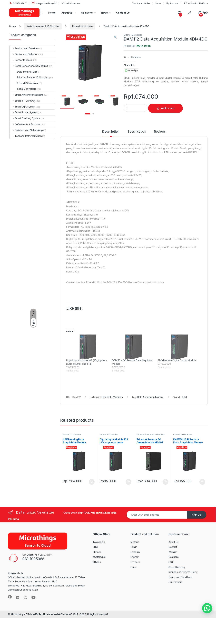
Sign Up (196, 514)
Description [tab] (110, 131)
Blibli (95, 546)
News (104, 12)
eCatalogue (99, 556)
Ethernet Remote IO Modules (150, 434)
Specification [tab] (137, 131)
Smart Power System (26, 112)
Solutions (87, 12)
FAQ (171, 562)
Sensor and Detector (26, 54)
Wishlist (173, 552)
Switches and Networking (29, 130)
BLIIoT (184, 397)
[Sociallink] (10, 597)
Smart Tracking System (27, 118)
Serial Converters (26, 88)
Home (51, 12)
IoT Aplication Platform (196, 3)
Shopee (97, 552)
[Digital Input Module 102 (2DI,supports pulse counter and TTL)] (87, 347)
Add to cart (168, 108)
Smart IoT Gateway (25, 100)
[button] (115, 37)
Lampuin (135, 552)
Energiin (135, 556)
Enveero (135, 562)
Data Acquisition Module (150, 397)
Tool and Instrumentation (28, 135)
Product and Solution (26, 48)
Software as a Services (27, 124)
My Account (172, 3)
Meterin (135, 542)
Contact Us (123, 12)
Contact (173, 546)
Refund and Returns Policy (183, 572)
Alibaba (97, 562)
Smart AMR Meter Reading (29, 94)
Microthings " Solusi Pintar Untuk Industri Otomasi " (42, 614)
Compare (174, 556)
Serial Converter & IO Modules (43, 26)
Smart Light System (25, 106)
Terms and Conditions (180, 577)
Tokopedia (99, 542)
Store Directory (177, 567)
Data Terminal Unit (27, 71)
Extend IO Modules (82, 26)
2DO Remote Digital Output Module (177, 360)
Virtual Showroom (71, 3)
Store (158, 3)
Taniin (134, 546)
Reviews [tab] (160, 131)
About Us (66, 12)
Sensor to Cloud (24, 59)
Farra (133, 567)
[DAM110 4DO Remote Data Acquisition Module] (133, 347)
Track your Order (141, 3)
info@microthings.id (46, 3)
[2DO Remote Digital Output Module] (179, 347)
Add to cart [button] (92, 482)
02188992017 (20, 3)
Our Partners (175, 582)
